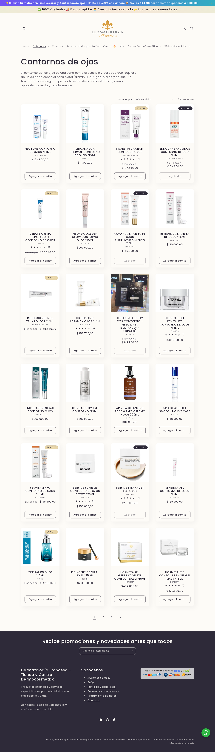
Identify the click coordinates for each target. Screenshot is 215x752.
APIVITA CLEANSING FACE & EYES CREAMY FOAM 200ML (130, 411)
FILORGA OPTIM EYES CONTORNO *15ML (85, 409)
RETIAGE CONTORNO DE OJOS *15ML (174, 235)
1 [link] (94, 617)
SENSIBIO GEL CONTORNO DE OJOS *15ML (175, 491)
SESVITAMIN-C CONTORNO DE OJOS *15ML (40, 491)
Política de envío (185, 739)
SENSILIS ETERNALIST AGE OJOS (130, 489)
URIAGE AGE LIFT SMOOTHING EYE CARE (174, 409)
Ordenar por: (125, 99)
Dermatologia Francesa (66, 739)
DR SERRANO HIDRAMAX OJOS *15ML (85, 319)
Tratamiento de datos (102, 696)
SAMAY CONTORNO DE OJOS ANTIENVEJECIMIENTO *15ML (130, 238)
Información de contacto (182, 743)
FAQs (91, 682)
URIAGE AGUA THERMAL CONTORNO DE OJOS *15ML (85, 152)
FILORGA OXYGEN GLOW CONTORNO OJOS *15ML (85, 237)
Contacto (94, 700)
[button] (24, 28)
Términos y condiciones (103, 691)
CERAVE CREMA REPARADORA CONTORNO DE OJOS (40, 237)
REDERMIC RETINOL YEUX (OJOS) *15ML (40, 319)
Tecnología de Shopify (90, 739)
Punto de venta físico (102, 687)
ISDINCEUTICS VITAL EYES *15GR (85, 574)
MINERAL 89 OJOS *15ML (40, 574)
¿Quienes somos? (99, 678)
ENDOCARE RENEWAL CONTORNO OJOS (40, 409)
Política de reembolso (114, 739)
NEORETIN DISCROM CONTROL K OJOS (130, 150)
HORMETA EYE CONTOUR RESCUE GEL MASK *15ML (174, 575)
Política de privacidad (139, 739)
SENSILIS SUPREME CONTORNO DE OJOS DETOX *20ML (85, 491)
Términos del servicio (164, 739)
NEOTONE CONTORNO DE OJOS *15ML (40, 150)
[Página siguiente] (120, 617)
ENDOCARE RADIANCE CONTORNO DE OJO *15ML (175, 152)
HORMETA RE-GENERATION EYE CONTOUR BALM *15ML (130, 575)
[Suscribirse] (132, 651)
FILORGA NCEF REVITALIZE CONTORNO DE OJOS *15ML (175, 322)
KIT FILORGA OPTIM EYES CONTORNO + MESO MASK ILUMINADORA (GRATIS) (130, 324)
